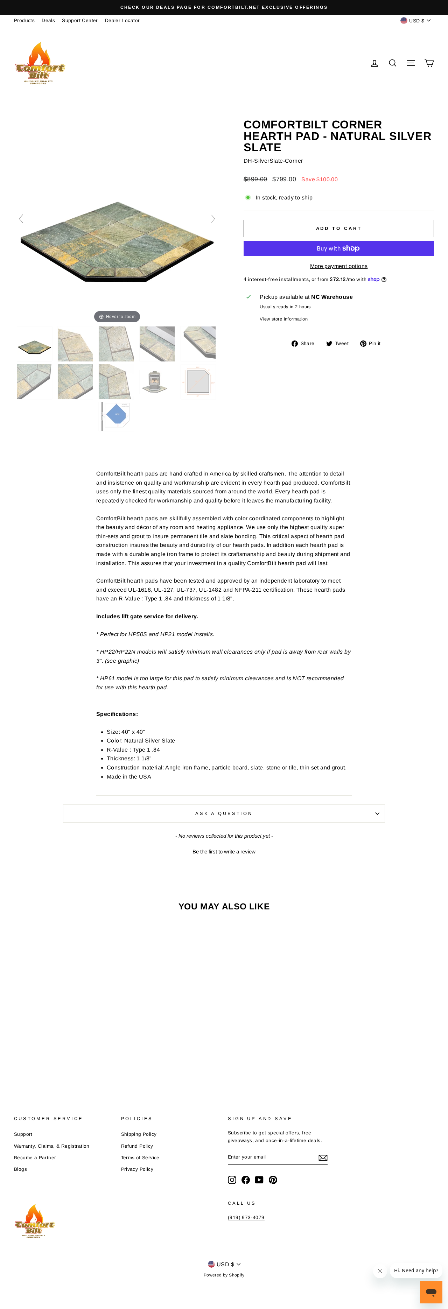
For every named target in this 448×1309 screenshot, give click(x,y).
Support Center (80, 20)
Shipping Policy (139, 1134)
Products (24, 20)
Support (23, 1134)
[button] (224, 850)
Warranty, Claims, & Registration (52, 1146)
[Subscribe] (323, 1157)
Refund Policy (137, 1146)
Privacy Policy (137, 1169)
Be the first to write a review (223, 851)
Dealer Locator (122, 20)
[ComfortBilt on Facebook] (245, 1180)
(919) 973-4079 (246, 1217)
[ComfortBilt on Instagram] (232, 1180)
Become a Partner (35, 1157)
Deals (48, 20)
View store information (284, 319)
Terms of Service (140, 1157)
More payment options (339, 266)
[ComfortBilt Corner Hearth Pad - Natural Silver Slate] (35, 343)
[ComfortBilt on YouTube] (259, 1180)
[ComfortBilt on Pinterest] (273, 1180)
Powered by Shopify (224, 1275)
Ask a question (224, 813)
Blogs (20, 1169)
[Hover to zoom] (117, 222)
